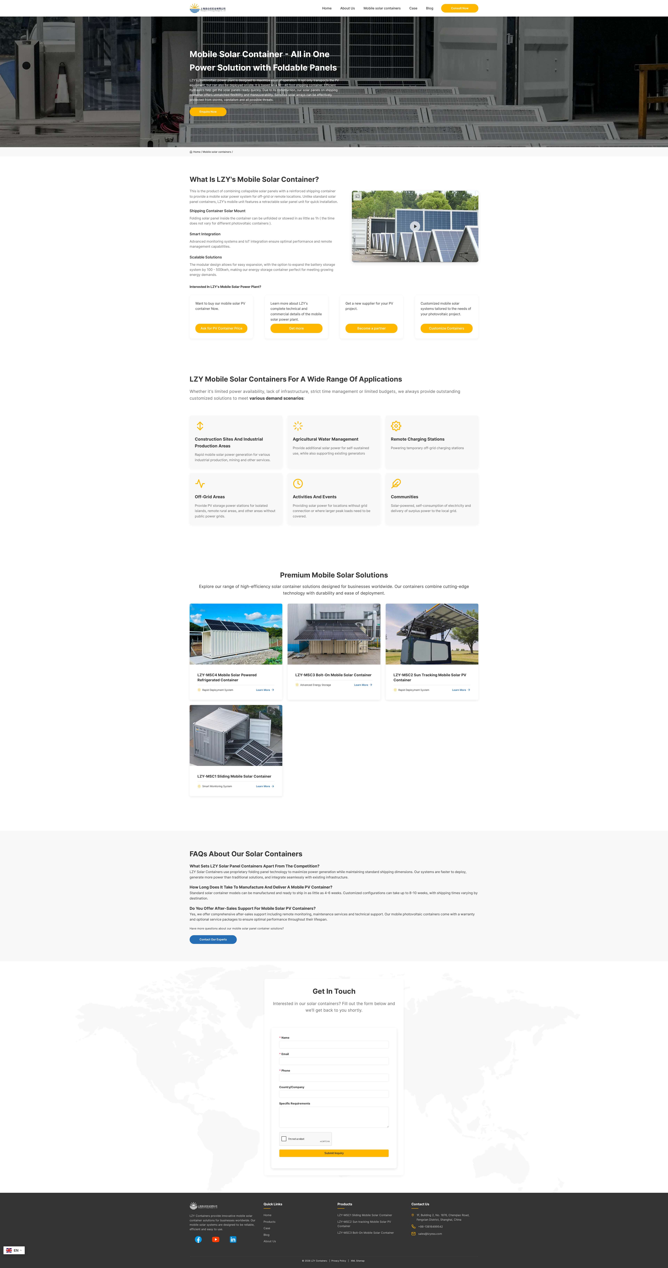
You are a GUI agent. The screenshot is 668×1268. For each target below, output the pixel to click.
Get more (296, 328)
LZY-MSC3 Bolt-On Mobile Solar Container (365, 1232)
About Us (347, 8)
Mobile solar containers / (218, 151)
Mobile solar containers (382, 8)
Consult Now (459, 8)
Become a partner (371, 328)
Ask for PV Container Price (221, 328)
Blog (429, 8)
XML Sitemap (358, 1260)
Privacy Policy (338, 1260)
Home (327, 8)
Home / (197, 151)
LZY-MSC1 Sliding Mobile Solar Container (364, 1215)
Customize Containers (446, 328)
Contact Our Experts (213, 939)
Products (269, 1221)
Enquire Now (208, 111)
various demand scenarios (276, 398)
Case (413, 8)
